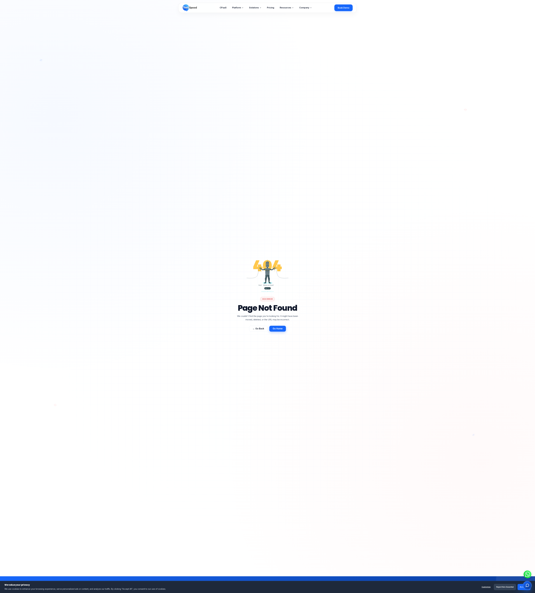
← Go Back (258, 327)
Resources (285, 7)
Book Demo (343, 8)
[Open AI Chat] (527, 585)
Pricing (270, 7)
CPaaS (223, 7)
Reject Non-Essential (505, 587)
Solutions (254, 7)
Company (304, 7)
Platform (236, 7)
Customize (486, 587)
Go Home (278, 327)
